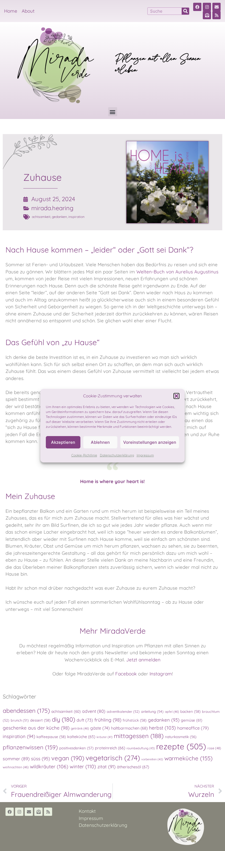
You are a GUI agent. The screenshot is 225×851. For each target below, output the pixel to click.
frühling (107, 720)
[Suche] (185, 11)
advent (93, 711)
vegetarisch (113, 757)
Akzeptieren (63, 442)
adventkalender (123, 711)
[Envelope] (216, 7)
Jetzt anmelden (143, 659)
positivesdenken (76, 748)
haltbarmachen (129, 728)
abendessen (26, 710)
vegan (67, 758)
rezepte (181, 746)
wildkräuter (49, 766)
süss (40, 758)
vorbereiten (152, 759)
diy (63, 719)
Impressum (145, 455)
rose (214, 748)
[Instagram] (207, 7)
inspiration (76, 217)
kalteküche (81, 736)
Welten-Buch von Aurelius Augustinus (177, 272)
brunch (20, 720)
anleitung (152, 711)
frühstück (135, 720)
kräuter (105, 737)
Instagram (161, 674)
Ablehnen (100, 442)
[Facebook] (197, 7)
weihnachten (16, 767)
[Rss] (216, 15)
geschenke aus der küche (36, 728)
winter (83, 766)
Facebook (126, 674)
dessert (40, 720)
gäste (100, 728)
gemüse (191, 720)
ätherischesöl (133, 766)
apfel (172, 711)
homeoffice (193, 728)
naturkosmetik (180, 736)
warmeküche (188, 758)
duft (85, 720)
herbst (162, 728)
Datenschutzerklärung (117, 455)
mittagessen (139, 736)
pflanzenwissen (30, 747)
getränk (80, 728)
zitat (106, 766)
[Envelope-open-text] (207, 15)
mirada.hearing (52, 208)
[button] (176, 396)
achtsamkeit (41, 217)
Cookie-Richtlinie (84, 455)
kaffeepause (51, 736)
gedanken (59, 217)
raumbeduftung (140, 748)
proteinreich (110, 747)
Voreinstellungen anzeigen (149, 442)
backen (190, 711)
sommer (16, 758)
